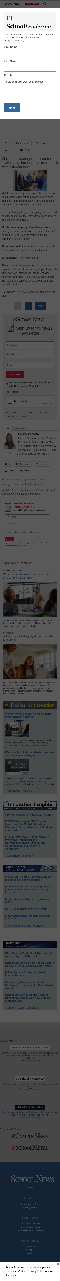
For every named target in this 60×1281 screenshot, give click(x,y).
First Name (10, 47)
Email (8, 75)
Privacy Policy (36, 1271)
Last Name (10, 61)
